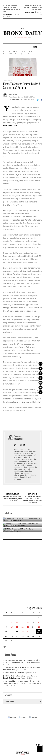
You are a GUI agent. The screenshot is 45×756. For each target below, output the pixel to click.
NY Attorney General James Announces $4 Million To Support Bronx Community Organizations (21, 661)
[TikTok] (40, 378)
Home (5, 52)
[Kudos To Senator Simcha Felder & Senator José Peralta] (22, 67)
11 (17, 627)
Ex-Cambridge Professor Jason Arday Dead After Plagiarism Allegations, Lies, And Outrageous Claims (22, 682)
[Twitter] (40, 369)
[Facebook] (40, 364)
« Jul (4, 647)
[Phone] (40, 392)
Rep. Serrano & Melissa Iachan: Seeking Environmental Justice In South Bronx (12, 498)
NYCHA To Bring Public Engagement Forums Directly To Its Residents (20, 677)
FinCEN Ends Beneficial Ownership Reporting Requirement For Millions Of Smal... (11, 8)
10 (12, 627)
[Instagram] (40, 373)
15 (39, 627)
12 (23, 627)
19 (23, 632)
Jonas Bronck (7, 14)
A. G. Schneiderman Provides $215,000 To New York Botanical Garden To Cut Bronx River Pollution (32, 499)
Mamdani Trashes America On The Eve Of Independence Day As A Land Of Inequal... (33, 7)
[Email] (40, 387)
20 (28, 632)
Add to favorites (14, 99)
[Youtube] (40, 383)
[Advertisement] (22, 573)
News (11, 52)
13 (28, 627)
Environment (18, 52)
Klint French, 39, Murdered (15, 673)
